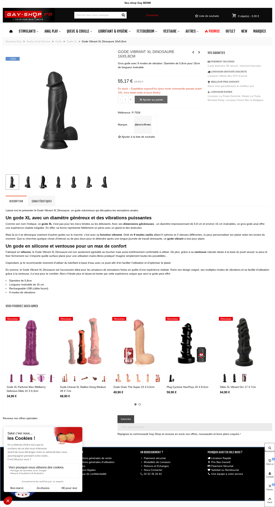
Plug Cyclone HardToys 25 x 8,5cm (187, 386)
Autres (191, 31)
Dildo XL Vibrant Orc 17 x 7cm (238, 386)
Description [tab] (16, 201)
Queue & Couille (78, 31)
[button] (135, 404)
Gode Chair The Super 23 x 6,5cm (134, 386)
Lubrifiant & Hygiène (113, 31)
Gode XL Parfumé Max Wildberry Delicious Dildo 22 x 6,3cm (26, 388)
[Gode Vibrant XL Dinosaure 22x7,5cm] (59, 169)
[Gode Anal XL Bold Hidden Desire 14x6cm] (193, 52)
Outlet (230, 31)
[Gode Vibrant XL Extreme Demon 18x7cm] (199, 52)
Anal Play (51, 31)
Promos (214, 31)
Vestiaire (170, 31)
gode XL (47, 223)
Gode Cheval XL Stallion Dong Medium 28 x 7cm (83, 388)
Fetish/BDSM (145, 31)
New (244, 31)
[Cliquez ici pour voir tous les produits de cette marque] (143, 125)
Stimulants (27, 31)
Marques (259, 31)
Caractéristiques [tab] (42, 201)
